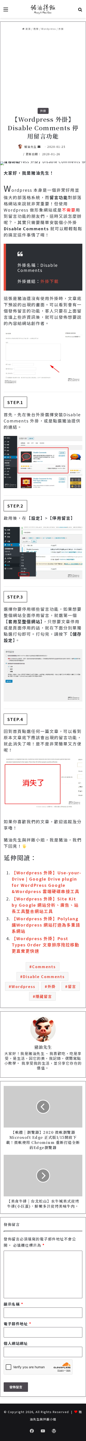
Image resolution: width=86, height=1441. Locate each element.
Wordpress (48, 28)
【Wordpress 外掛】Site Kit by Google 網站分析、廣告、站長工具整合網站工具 (45, 905)
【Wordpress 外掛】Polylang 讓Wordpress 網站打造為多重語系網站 (46, 924)
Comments (44, 966)
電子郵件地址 (17, 1323)
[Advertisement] (43, 69)
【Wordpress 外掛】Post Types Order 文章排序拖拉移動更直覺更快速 (45, 944)
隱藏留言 (44, 996)
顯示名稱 (13, 1304)
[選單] (5, 11)
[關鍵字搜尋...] (80, 11)
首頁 (28, 28)
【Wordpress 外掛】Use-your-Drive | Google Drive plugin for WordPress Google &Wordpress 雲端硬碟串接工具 (46, 881)
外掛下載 (49, 281)
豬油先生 (30, 147)
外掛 (61, 28)
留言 (72, 986)
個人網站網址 (16, 1343)
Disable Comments (44, 976)
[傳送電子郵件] (39, 147)
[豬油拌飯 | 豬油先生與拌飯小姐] (43, 9)
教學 (36, 28)
